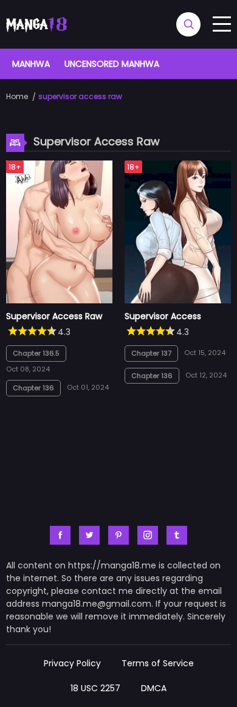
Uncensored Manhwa (111, 64)
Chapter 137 (151, 353)
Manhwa (31, 64)
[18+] (59, 300)
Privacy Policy (72, 663)
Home (17, 96)
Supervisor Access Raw (54, 316)
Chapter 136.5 (36, 353)
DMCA (154, 688)
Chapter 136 (33, 388)
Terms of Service (158, 663)
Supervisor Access (163, 316)
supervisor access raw (80, 96)
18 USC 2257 (95, 688)
